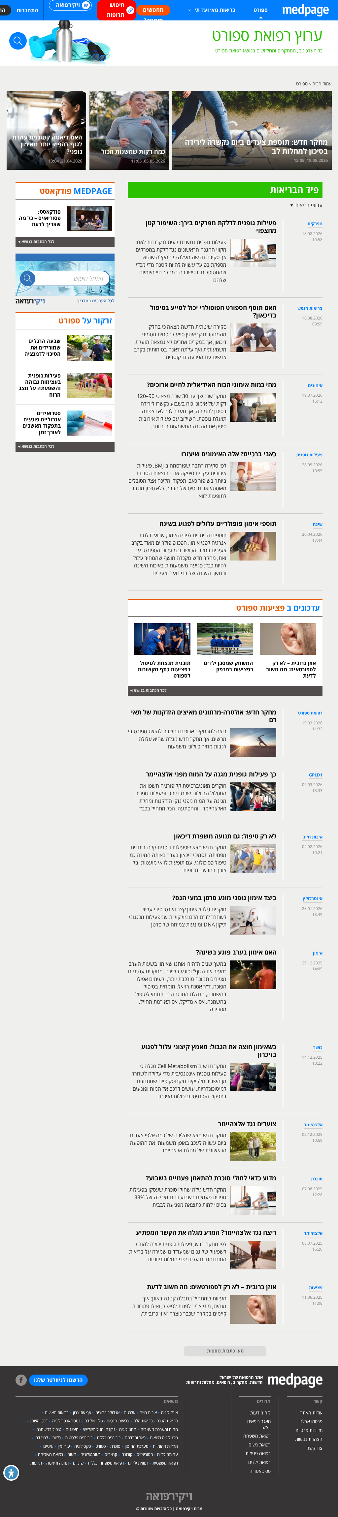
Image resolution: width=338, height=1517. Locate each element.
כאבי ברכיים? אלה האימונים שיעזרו (228, 454)
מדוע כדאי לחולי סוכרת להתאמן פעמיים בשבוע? (211, 1178)
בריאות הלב (143, 1421)
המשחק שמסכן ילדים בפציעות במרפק (228, 666)
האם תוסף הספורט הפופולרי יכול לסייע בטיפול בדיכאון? (213, 311)
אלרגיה (129, 1412)
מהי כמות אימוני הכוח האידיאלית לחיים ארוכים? (211, 385)
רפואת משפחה (257, 1436)
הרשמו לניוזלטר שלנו (58, 1380)
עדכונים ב (278, 608)
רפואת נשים (260, 1445)
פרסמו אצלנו (310, 1421)
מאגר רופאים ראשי (259, 1424)
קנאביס (111, 1454)
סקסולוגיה (82, 1446)
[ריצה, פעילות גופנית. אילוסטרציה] (129, 130)
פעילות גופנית (309, 455)
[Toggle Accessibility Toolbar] (11, 1473)
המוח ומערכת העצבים (159, 1429)
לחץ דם (41, 1438)
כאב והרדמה (135, 1438)
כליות (56, 1438)
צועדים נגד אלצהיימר (247, 1124)
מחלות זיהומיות (165, 1446)
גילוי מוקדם (93, 1421)
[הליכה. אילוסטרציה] (252, 130)
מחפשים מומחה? (153, 11)
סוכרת (115, 1446)
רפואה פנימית (258, 1453)
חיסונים (72, 1429)
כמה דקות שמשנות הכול (133, 152)
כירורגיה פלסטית (78, 1438)
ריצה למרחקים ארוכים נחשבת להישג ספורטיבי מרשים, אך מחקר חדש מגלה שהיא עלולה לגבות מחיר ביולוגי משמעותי (177, 739)
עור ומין (64, 1446)
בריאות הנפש (118, 1421)
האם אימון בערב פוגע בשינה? (236, 952)
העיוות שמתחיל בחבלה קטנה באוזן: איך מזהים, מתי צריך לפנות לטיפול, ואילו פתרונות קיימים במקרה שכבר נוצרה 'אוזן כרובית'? (179, 1306)
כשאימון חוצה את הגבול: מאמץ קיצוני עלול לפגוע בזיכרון (208, 1051)
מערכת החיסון (137, 1446)
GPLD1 (315, 775)
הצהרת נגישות (308, 1439)
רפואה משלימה (50, 1454)
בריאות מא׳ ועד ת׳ (215, 10)
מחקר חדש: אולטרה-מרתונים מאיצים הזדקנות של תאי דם (203, 716)
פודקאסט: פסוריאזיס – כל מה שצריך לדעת (40, 218)
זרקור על (85, 321)
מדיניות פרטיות (308, 1430)
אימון (317, 953)
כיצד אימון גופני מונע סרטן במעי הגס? (224, 898)
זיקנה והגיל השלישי (99, 1429)
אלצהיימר (313, 1125)
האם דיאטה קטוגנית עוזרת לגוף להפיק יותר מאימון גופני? (47, 145)
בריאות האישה (57, 1412)
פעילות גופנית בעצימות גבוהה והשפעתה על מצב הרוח (39, 385)
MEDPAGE (76, 192)
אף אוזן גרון (82, 1412)
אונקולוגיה (169, 1412)
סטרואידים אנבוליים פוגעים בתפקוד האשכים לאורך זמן (41, 423)
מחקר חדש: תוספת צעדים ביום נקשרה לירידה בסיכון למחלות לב (256, 147)
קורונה (126, 1454)
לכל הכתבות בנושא (150, 690)
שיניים (78, 1463)
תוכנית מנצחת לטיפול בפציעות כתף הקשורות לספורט (164, 669)
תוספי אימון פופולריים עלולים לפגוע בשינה (217, 524)
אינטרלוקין (312, 898)
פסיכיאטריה (260, 1471)
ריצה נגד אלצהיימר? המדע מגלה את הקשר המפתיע (206, 1233)
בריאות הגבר (167, 1421)
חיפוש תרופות (115, 10)
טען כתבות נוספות (225, 1351)
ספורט (100, 1446)
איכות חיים (312, 837)
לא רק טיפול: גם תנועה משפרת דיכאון (225, 836)
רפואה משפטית (165, 1463)
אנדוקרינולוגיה (107, 1412)
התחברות (27, 10)
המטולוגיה (127, 1429)
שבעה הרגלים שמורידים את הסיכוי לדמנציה (42, 347)
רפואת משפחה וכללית (106, 1463)
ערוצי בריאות (308, 205)
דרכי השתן (39, 1421)
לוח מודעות (260, 1413)
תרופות (36, 1463)
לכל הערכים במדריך (96, 301)
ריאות (71, 1454)
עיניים (48, 1446)
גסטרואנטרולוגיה (66, 1421)
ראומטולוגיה (90, 1454)
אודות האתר (311, 1413)
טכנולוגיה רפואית (164, 1438)
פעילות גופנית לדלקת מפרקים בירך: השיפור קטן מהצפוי (211, 227)
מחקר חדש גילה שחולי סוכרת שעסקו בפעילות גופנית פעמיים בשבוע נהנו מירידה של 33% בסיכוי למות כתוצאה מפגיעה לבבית (177, 1197)
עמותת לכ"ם (167, 1454)
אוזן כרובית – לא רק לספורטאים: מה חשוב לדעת (291, 669)
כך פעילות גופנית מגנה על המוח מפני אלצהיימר (211, 774)
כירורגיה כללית (108, 1438)
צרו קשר (314, 1448)
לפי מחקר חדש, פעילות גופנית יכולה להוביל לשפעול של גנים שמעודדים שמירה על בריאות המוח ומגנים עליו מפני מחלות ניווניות (177, 1252)
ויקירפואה (68, 5)
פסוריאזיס (145, 1454)
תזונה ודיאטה (57, 1463)
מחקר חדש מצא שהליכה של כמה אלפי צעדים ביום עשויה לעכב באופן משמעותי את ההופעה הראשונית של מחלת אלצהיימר (178, 1143)
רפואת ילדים (259, 1462)
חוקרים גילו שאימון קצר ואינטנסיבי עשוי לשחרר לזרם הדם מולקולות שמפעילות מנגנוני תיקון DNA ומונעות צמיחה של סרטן (177, 917)
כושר (317, 1047)
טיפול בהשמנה (48, 1429)
